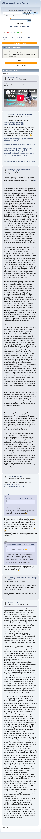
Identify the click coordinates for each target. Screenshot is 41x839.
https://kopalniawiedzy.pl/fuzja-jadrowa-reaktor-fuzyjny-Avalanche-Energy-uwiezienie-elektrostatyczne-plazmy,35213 (18, 150)
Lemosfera (11, 169)
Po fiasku (19, 477)
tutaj (34, 181)
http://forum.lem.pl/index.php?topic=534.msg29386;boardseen (14, 485)
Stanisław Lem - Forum (15, 3)
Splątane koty (20, 603)
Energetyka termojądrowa (24, 114)
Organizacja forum (14, 578)
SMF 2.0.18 (13, 836)
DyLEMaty (11, 78)
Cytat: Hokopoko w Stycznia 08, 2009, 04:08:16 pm (20, 498)
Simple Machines (28, 836)
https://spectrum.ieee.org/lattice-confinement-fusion (19, 161)
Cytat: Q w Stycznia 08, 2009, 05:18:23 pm (16, 494)
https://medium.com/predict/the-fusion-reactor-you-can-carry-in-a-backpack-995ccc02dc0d (19, 154)
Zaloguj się (21, 10)
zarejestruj (29, 10)
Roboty (18, 78)
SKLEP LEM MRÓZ (20, 26)
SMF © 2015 (20, 836)
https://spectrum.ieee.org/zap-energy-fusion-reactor (20, 144)
